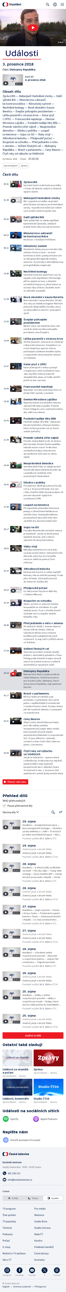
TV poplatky (9, 1221)
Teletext (7, 1227)
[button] (33, 27)
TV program (9, 1208)
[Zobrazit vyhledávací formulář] (47, 4)
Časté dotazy (41, 1253)
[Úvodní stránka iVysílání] (12, 4)
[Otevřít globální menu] (62, 4)
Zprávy (24, 165)
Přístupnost (40, 1286)
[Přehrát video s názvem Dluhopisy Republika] (33, 27)
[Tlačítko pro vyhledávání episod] (53, 812)
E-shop (6, 1247)
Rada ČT (38, 1234)
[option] (13, 1198)
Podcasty (8, 1234)
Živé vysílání (9, 1215)
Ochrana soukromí (22, 1286)
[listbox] (33, 1198)
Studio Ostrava (42, 1227)
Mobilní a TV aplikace (14, 1253)
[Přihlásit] (55, 4)
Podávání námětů (44, 1247)
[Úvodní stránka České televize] (16, 1154)
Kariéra (38, 1240)
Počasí (6, 1240)
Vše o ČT (7, 1259)
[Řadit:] (60, 812)
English (6, 1286)
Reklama (39, 1215)
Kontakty (39, 1259)
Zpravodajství (11, 165)
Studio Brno (40, 1221)
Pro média (39, 1208)
